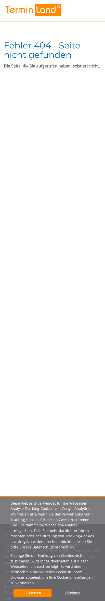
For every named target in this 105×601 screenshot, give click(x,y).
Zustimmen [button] (32, 592)
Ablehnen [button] (72, 592)
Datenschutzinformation (53, 547)
